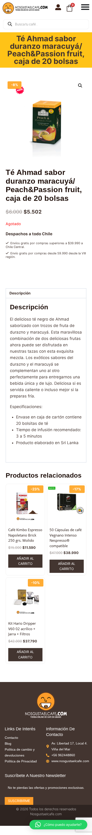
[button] (80, 85)
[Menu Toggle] (85, 6)
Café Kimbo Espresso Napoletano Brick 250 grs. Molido (25, 535)
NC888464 (26, 273)
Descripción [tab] (20, 293)
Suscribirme (19, 801)
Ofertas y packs (34, 269)
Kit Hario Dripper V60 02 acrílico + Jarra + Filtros (22, 628)
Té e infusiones (56, 269)
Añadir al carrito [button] (25, 561)
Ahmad (20, 278)
